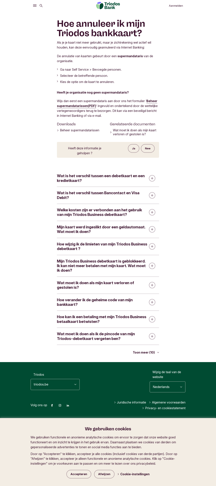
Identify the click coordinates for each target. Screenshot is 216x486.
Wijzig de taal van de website (166, 374)
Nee (148, 148)
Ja (133, 148)
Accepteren (79, 474)
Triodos (38, 374)
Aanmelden (176, 5)
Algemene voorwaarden (168, 402)
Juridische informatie (131, 402)
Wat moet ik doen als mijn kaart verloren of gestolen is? (134, 132)
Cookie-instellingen (135, 474)
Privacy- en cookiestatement (165, 408)
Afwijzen (104, 474)
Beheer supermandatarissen (79, 130)
